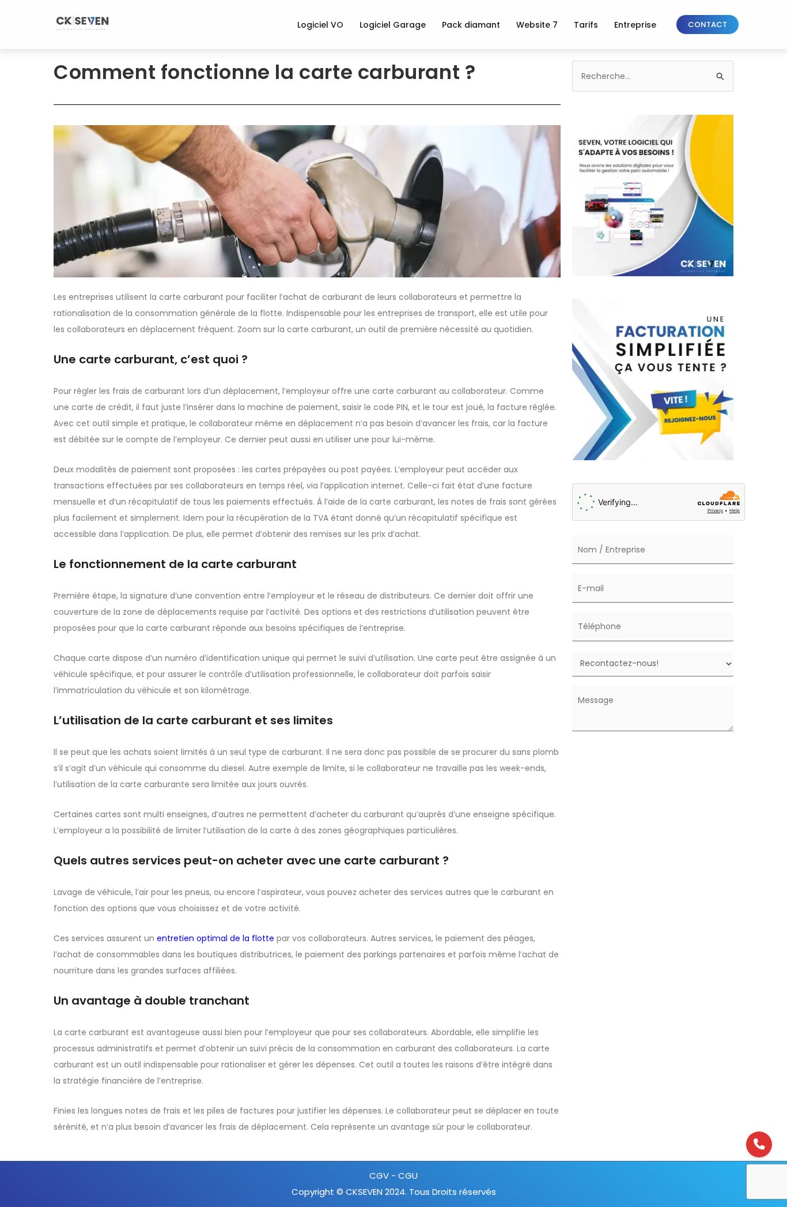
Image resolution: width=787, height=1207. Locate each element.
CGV (380, 1176)
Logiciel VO (320, 25)
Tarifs (586, 25)
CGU (408, 1176)
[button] (707, 24)
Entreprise (635, 25)
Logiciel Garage (393, 25)
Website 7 (537, 25)
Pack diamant (471, 25)
